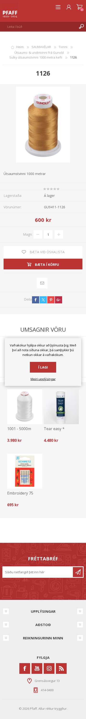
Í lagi (43, 367)
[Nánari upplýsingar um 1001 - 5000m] (24, 406)
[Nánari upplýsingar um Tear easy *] (61, 406)
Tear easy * (54, 429)
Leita (81, 26)
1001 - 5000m (19, 429)
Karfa (79, 7)
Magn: (27, 234)
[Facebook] (24, 668)
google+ (58, 299)
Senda (78, 572)
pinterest (50, 299)
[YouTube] (37, 668)
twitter (43, 299)
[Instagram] (49, 668)
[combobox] (38, 26)
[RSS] (61, 668)
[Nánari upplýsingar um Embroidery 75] (24, 471)
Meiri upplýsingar (43, 379)
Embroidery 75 (20, 493)
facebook (35, 299)
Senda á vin (42, 283)
